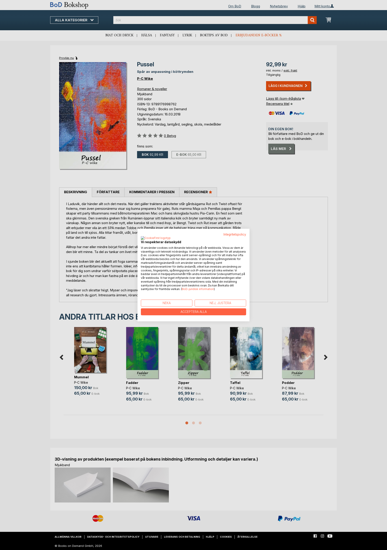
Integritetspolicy (235, 234)
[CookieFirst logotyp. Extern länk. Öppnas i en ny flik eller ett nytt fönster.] (156, 238)
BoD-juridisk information (198, 289)
